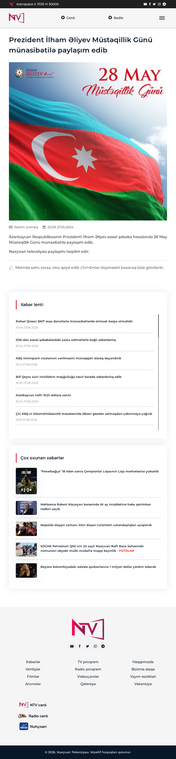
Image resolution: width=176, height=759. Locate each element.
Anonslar (33, 684)
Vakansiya (143, 684)
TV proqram (88, 662)
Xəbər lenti (32, 304)
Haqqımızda (143, 662)
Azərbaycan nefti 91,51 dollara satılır (43, 395)
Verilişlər (33, 669)
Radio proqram (88, 669)
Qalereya (88, 684)
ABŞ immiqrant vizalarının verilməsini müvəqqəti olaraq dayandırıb (68, 358)
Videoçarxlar (88, 676)
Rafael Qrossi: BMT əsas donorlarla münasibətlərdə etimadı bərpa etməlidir (74, 321)
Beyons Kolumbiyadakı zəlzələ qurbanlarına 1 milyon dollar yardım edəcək (98, 567)
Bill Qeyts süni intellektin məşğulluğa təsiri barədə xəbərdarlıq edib (68, 377)
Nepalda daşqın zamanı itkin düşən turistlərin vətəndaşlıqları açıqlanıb (96, 525)
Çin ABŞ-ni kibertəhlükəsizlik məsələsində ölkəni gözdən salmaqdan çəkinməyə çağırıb (84, 414)
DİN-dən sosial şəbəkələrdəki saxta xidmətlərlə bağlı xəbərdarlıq (66, 340)
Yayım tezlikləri (143, 676)
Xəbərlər (33, 662)
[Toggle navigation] (162, 18)
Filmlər (33, 676)
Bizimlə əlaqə (143, 669)
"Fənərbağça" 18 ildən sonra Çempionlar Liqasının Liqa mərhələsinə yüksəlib (100, 471)
